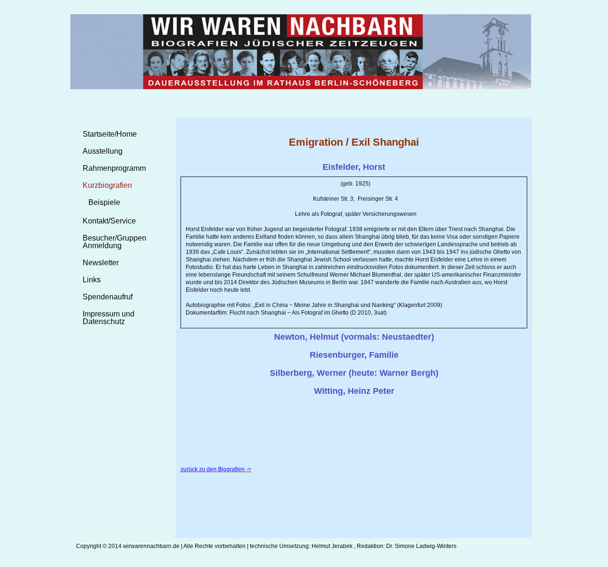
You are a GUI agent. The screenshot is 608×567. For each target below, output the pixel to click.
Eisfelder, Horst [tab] (354, 167)
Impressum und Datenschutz (108, 317)
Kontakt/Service (109, 221)
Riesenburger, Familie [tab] (354, 355)
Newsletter (101, 263)
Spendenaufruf (108, 297)
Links (92, 280)
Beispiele (104, 202)
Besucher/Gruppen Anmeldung (114, 242)
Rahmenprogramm (114, 168)
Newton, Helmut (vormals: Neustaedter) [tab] (354, 337)
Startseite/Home (110, 134)
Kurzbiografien (107, 185)
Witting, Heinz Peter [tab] (354, 391)
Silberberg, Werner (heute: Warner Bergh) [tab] (354, 373)
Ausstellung (103, 151)
